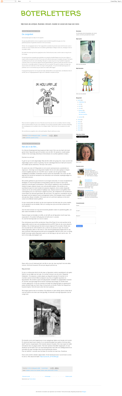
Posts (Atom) (32, 379)
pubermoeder (50, 370)
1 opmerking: (44, 135)
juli (80, 104)
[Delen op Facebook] (55, 135)
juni (80, 106)
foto (35, 370)
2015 (79, 123)
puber (46, 370)
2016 (79, 121)
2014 (79, 126)
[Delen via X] (53, 135)
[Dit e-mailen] (50, 135)
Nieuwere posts (26, 376)
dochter (32, 370)
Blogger (84, 391)
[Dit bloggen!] (52, 135)
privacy (36, 137)
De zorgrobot (27, 34)
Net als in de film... (30, 147)
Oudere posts (68, 376)
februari (81, 110)
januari (81, 117)
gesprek (33, 137)
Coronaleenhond (89, 190)
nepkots (42, 370)
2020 (79, 100)
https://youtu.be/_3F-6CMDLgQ (49, 356)
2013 (79, 128)
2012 (79, 130)
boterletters (51, 12)
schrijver (56, 370)
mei (80, 108)
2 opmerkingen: (44, 368)
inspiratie (38, 370)
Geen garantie (88, 169)
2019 (79, 119)
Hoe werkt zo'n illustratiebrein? (88, 180)
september (81, 102)
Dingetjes (28, 370)
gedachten (28, 137)
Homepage (47, 376)
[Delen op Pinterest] (57, 135)
